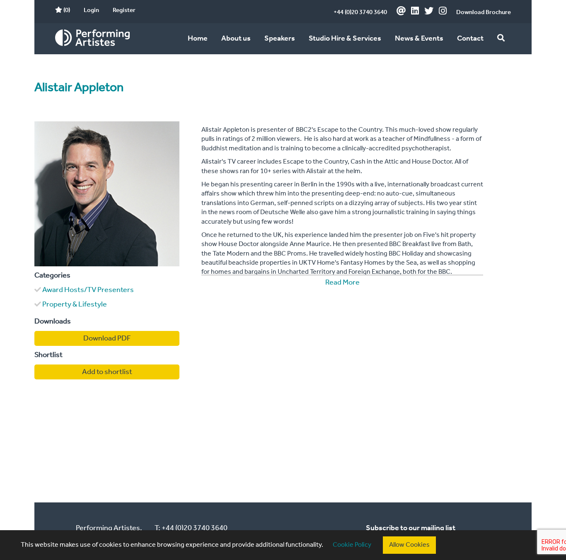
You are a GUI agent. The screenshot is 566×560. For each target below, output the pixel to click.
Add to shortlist (107, 372)
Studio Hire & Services (345, 38)
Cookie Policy (352, 544)
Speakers (279, 38)
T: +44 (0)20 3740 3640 (191, 528)
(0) (66, 10)
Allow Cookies (409, 544)
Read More (342, 282)
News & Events (419, 38)
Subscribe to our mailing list (410, 528)
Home (198, 38)
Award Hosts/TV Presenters (88, 290)
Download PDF (107, 338)
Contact (470, 38)
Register (124, 10)
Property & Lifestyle (74, 304)
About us (236, 38)
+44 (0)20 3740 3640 (360, 12)
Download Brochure (483, 12)
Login (91, 10)
